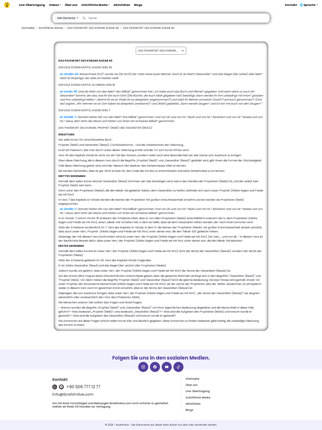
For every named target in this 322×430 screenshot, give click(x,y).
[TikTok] (178, 367)
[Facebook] (155, 367)
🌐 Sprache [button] (308, 5)
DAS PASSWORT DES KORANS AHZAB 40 (162, 51)
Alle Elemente (66, 18)
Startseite (192, 379)
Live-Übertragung (32, 5)
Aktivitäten (122, 5)
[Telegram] (61, 387)
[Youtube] (167, 367)
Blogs (138, 5)
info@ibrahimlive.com (73, 394)
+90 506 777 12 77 (83, 387)
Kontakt (291, 5)
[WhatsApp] (54, 387)
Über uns (71, 5)
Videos (54, 5)
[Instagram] (143, 367)
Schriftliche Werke (94, 5)
